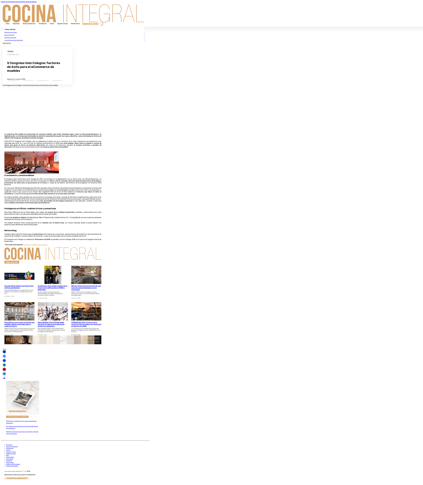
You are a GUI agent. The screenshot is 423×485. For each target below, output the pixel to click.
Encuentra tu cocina (90, 24)
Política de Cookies (12, 466)
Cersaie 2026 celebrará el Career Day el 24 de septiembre (18, 287)
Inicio (7, 24)
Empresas (16, 24)
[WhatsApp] (4, 365)
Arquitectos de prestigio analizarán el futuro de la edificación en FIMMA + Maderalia (52, 288)
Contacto (9, 460)
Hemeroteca (75, 24)
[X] (4, 356)
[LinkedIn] (4, 360)
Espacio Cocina (62, 24)
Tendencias (43, 24)
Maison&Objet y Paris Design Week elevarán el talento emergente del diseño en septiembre (51, 324)
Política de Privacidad (13, 464)
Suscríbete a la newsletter (17, 478)
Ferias (52, 24)
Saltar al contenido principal (11, 2)
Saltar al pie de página (29, 2)
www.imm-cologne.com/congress (35, 245)
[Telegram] (4, 373)
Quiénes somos (11, 453)
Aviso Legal (10, 462)
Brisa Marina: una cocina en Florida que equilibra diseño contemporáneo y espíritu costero (19, 324)
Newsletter (7, 43)
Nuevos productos (29, 24)
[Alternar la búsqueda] (102, 23)
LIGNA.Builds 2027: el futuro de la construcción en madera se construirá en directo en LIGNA (86, 324)
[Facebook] (4, 351)
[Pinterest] (4, 369)
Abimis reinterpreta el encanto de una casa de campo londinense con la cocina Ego (86, 288)
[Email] (4, 378)
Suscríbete (9, 459)
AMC (7, 455)
